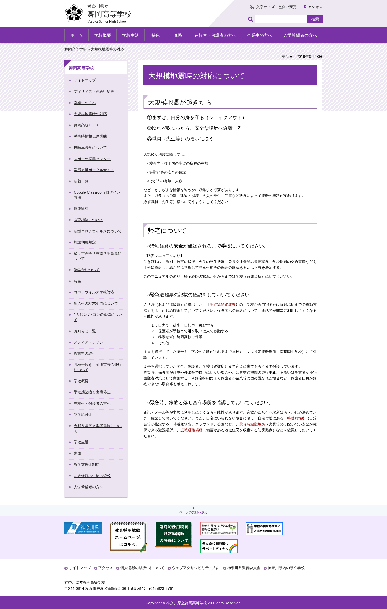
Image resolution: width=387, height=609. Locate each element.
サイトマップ (85, 80)
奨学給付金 (83, 414)
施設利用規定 (85, 242)
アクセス (315, 7)
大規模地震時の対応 (90, 114)
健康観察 (81, 208)
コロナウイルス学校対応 (94, 292)
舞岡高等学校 (75, 49)
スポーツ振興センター (92, 159)
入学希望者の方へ (300, 35)
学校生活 (130, 35)
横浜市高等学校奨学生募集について (98, 256)
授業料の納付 (85, 353)
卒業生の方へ (259, 35)
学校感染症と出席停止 (92, 392)
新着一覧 (81, 181)
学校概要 (102, 35)
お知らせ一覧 (85, 331)
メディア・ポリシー (90, 342)
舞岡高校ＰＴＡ (87, 125)
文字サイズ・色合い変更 (276, 7)
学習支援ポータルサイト (94, 170)
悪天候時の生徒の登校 (92, 476)
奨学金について (87, 270)
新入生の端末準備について (96, 303)
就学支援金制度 (87, 464)
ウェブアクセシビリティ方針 (196, 568)
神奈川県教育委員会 (243, 568)
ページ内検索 (251, 19)
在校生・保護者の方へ (215, 35)
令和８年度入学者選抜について (98, 428)
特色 (155, 35)
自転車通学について (90, 147)
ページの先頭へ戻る (193, 512)
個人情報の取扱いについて (142, 568)
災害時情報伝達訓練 (90, 136)
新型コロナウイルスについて (98, 231)
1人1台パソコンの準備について (98, 317)
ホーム (76, 35)
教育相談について (88, 220)
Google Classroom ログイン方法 (97, 195)
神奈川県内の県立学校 (286, 568)
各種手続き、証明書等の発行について (98, 367)
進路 (178, 35)
